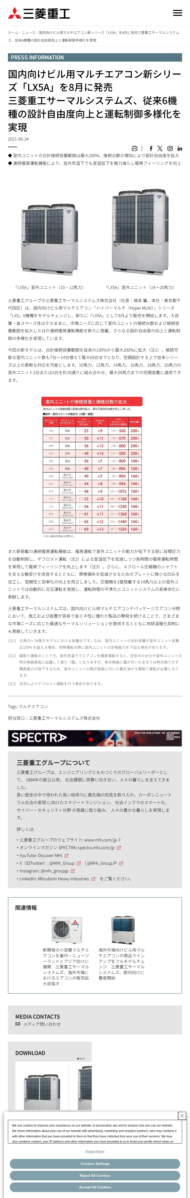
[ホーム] (39, 12)
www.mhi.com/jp (100, 840)
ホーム (13, 32)
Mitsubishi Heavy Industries (63, 878)
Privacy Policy (95, 1151)
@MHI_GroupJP (102, 863)
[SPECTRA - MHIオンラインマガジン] (95, 736)
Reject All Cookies (95, 1175)
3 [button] (83, 1058)
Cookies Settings (95, 1164)
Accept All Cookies (95, 1187)
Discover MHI (50, 855)
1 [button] (78, 1058)
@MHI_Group (61, 863)
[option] (70, 950)
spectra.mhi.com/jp (96, 847)
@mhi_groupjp (54, 870)
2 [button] (81, 1058)
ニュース (28, 32)
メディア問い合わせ (42, 1024)
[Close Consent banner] (182, 1116)
